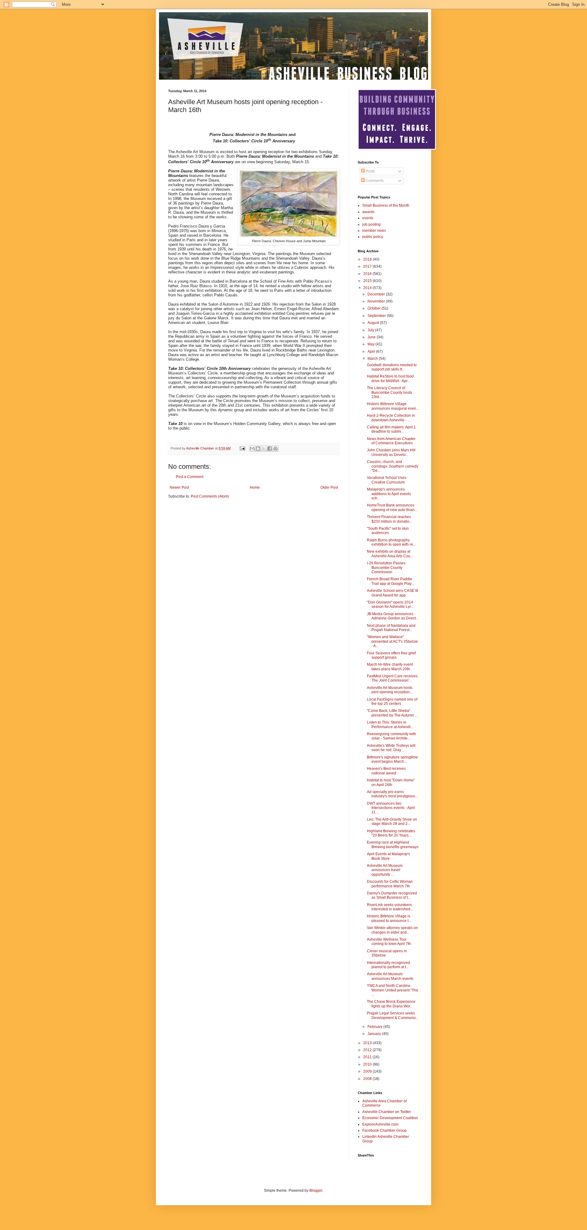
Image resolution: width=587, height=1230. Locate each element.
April (371, 351)
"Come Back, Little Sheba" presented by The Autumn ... (392, 713)
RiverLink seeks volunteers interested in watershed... (390, 907)
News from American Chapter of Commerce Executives (391, 441)
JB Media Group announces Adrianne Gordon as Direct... (393, 616)
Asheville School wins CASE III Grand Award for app (392, 593)
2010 (368, 1064)
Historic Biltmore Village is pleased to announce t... (389, 918)
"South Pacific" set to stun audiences (388, 530)
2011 (368, 1057)
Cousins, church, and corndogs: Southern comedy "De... (392, 466)
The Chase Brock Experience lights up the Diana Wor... (391, 1003)
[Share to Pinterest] (275, 449)
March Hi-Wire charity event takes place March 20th (390, 666)
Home (255, 487)
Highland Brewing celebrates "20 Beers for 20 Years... (391, 833)
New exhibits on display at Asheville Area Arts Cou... (390, 553)
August (373, 323)
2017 (368, 266)
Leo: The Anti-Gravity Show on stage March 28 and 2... (392, 821)
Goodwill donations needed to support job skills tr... (392, 367)
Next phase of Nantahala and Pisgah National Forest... (391, 627)
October (374, 308)
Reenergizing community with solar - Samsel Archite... (391, 736)
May (371, 344)
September (377, 316)
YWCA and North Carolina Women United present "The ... (392, 990)
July (371, 330)
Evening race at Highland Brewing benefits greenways (393, 844)
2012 (368, 1050)
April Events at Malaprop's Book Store (388, 856)
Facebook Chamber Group (384, 1130)
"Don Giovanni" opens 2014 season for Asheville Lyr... (390, 604)
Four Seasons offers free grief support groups (391, 655)
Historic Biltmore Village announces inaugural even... (393, 406)
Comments (374, 181)
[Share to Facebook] (270, 449)
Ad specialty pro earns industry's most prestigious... (392, 794)
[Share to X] (264, 449)
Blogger (315, 1190)
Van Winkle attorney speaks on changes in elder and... (392, 930)
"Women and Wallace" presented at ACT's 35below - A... (392, 641)
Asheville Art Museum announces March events (390, 976)
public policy (372, 237)
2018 (368, 259)
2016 (368, 274)
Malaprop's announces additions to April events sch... (389, 493)
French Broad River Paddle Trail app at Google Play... (390, 581)
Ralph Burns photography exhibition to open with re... (391, 542)
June (372, 337)
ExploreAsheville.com (380, 1124)
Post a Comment (189, 477)
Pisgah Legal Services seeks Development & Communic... (393, 1015)
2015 (368, 281)
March (373, 358)
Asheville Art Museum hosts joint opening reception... (389, 690)
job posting (371, 224)
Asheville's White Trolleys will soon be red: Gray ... (391, 747)
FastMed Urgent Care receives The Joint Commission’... (392, 678)
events (367, 218)
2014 (368, 288)
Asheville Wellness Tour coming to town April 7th (389, 941)
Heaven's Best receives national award (386, 770)
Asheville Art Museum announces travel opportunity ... (385, 870)
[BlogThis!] (258, 449)
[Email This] (252, 449)
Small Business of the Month (385, 205)
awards (368, 212)
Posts (370, 171)
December (376, 294)
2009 (368, 1071)
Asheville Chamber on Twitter (386, 1112)
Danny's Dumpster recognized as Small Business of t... (392, 895)
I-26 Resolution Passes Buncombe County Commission (386, 567)
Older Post (329, 487)
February (375, 1027)
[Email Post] (242, 448)
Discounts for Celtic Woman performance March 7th (390, 883)
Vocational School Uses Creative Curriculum (386, 480)
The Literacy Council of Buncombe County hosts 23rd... (389, 392)
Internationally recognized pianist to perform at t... (388, 965)
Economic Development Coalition (390, 1118)
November (376, 301)
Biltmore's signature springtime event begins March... (392, 759)
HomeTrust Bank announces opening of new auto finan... (392, 507)
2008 (368, 1079)
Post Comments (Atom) (210, 496)
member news (374, 230)
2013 (368, 1043)
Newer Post (179, 487)
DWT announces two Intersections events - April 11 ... (391, 807)
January (374, 1034)
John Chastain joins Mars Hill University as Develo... (391, 452)
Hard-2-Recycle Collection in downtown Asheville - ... (391, 417)
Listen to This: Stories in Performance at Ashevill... (390, 724)
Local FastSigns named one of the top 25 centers (392, 701)
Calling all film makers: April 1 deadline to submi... (391, 429)
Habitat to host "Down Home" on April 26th (391, 782)
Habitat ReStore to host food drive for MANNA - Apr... (390, 378)
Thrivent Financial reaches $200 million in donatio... (389, 519)
